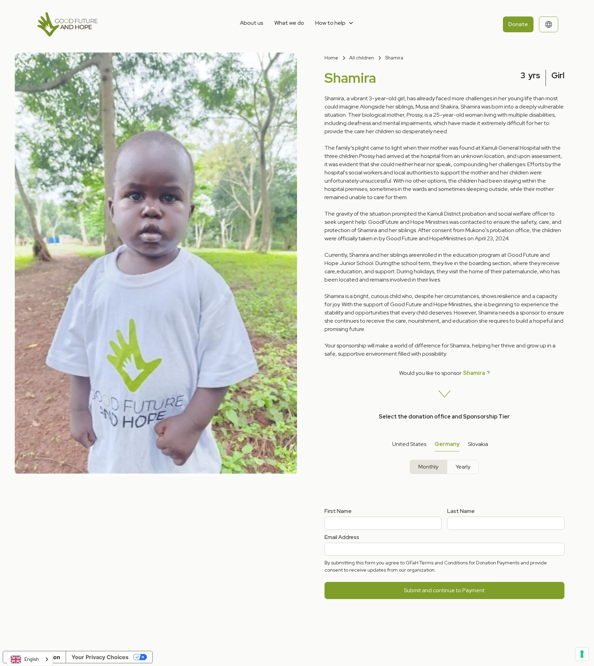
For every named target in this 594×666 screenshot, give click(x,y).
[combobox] (30, 659)
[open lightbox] (148, 202)
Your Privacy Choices (100, 657)
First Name (338, 511)
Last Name (461, 511)
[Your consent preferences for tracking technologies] (581, 654)
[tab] (409, 444)
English (31, 659)
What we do (289, 22)
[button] (334, 23)
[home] (90, 24)
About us (251, 22)
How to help (330, 22)
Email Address (341, 537)
